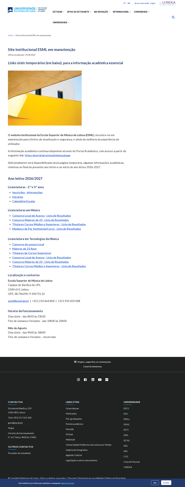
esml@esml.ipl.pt (18, 301)
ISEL (126, 445)
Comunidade (141, 12)
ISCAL (127, 440)
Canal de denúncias (92, 366)
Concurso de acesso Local (28, 244)
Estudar (58, 12)
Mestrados (71, 413)
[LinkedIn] (92, 379)
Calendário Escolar (23, 201)
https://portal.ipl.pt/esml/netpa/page (47, 155)
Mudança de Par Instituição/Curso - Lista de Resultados (46, 228)
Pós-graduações (74, 418)
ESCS (126, 408)
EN (129, 3)
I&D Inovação (101, 12)
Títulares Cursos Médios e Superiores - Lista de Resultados (49, 224)
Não (155, 483)
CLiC (126, 456)
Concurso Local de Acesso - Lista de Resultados (41, 215)
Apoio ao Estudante (78, 12)
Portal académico (74, 423)
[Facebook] (85, 379)
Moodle (70, 429)
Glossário (72, 478)
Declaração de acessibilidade (91, 478)
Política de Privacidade (115, 478)
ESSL (126, 435)
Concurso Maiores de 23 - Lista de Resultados (40, 220)
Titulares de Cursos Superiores (31, 253)
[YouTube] (99, 379)
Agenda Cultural (74, 455)
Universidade (60, 22)
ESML (127, 424)
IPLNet (69, 434)
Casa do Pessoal (132, 461)
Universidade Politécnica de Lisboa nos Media (88, 444)
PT (124, 3)
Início (10, 35)
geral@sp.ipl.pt (15, 422)
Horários (17, 197)
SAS (125, 451)
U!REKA (128, 467)
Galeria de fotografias (77, 449)
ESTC (126, 429)
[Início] (27, 8)
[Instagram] (78, 379)
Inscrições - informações (27, 192)
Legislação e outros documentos (81, 460)
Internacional (121, 12)
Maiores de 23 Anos (24, 248)
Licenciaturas (72, 408)
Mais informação (67, 483)
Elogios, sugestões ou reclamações (94, 362)
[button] (63, 12)
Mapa (11, 428)
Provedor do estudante (19, 453)
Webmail (70, 439)
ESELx (127, 419)
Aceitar (166, 483)
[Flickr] (106, 379)
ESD (126, 413)
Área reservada (142, 3)
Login (152, 3)
